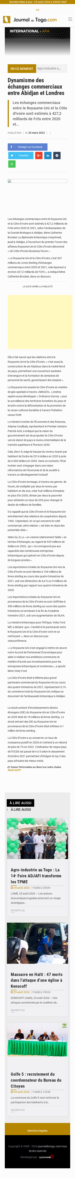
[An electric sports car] (37, 838)
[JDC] (30, 19)
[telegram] (57, 155)
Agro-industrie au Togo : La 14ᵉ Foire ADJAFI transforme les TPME (36, 875)
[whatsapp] (12, 164)
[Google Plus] (38, 155)
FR (37, 10)
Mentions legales (38, 1130)
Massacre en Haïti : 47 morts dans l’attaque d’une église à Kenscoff (36, 980)
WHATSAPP (14, 770)
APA (45, 31)
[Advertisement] (40, 322)
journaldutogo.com (49, 1146)
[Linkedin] (48, 155)
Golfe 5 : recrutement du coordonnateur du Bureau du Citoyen (36, 1080)
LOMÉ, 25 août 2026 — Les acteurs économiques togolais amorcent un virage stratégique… (36, 898)
